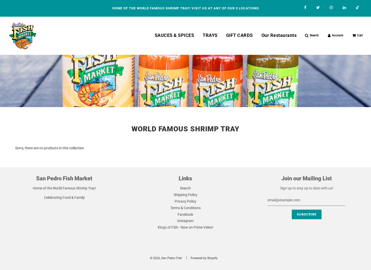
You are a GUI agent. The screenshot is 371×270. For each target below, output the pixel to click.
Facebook (185, 214)
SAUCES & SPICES (174, 35)
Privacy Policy (185, 201)
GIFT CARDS (239, 35)
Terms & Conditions (185, 208)
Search (185, 188)
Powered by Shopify (204, 258)
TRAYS (210, 35)
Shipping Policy (185, 195)
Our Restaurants (279, 35)
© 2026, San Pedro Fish (166, 258)
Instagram (185, 221)
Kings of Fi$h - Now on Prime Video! (185, 227)
